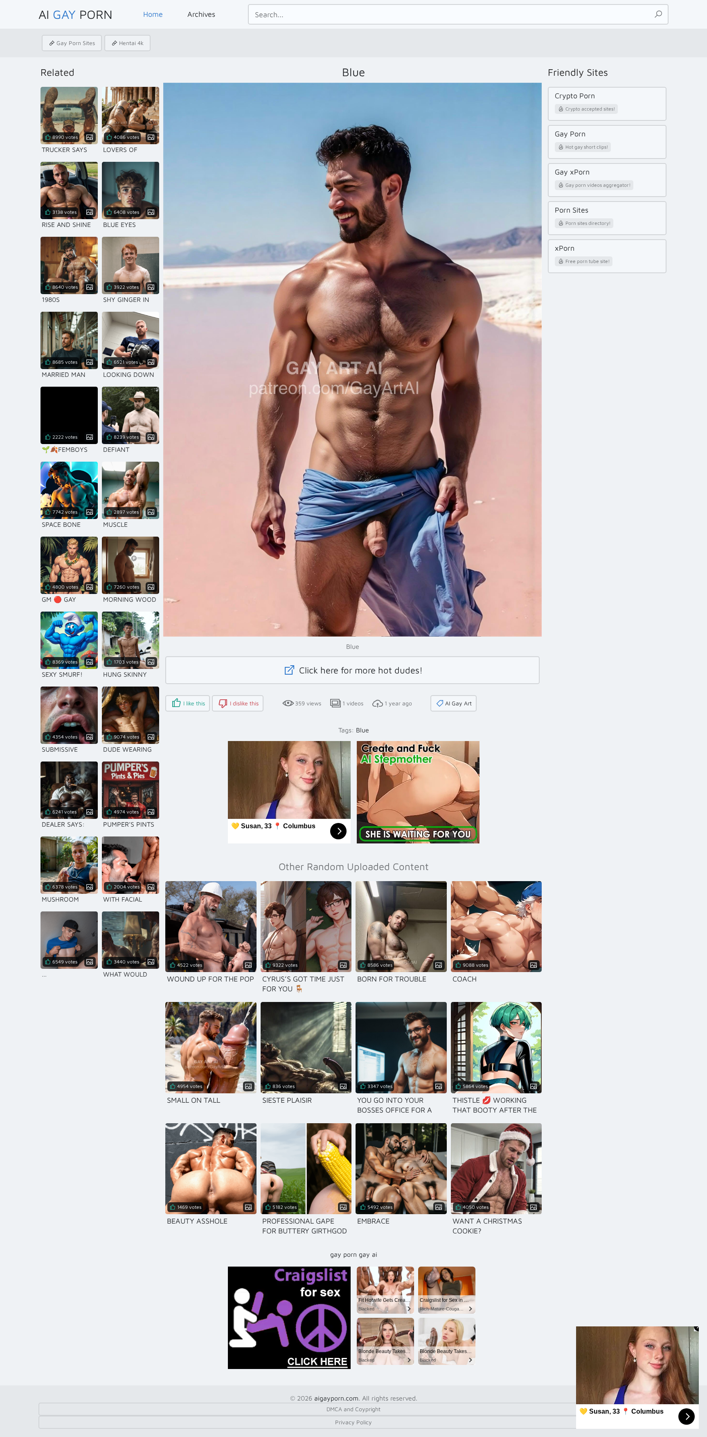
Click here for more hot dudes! (360, 670)
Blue (362, 730)
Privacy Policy (353, 1422)
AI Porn (75, 14)
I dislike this (244, 703)
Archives (201, 14)
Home (153, 14)
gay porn (343, 1254)
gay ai (368, 1254)
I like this (194, 703)
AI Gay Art (458, 703)
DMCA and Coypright (353, 1408)
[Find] (658, 14)
